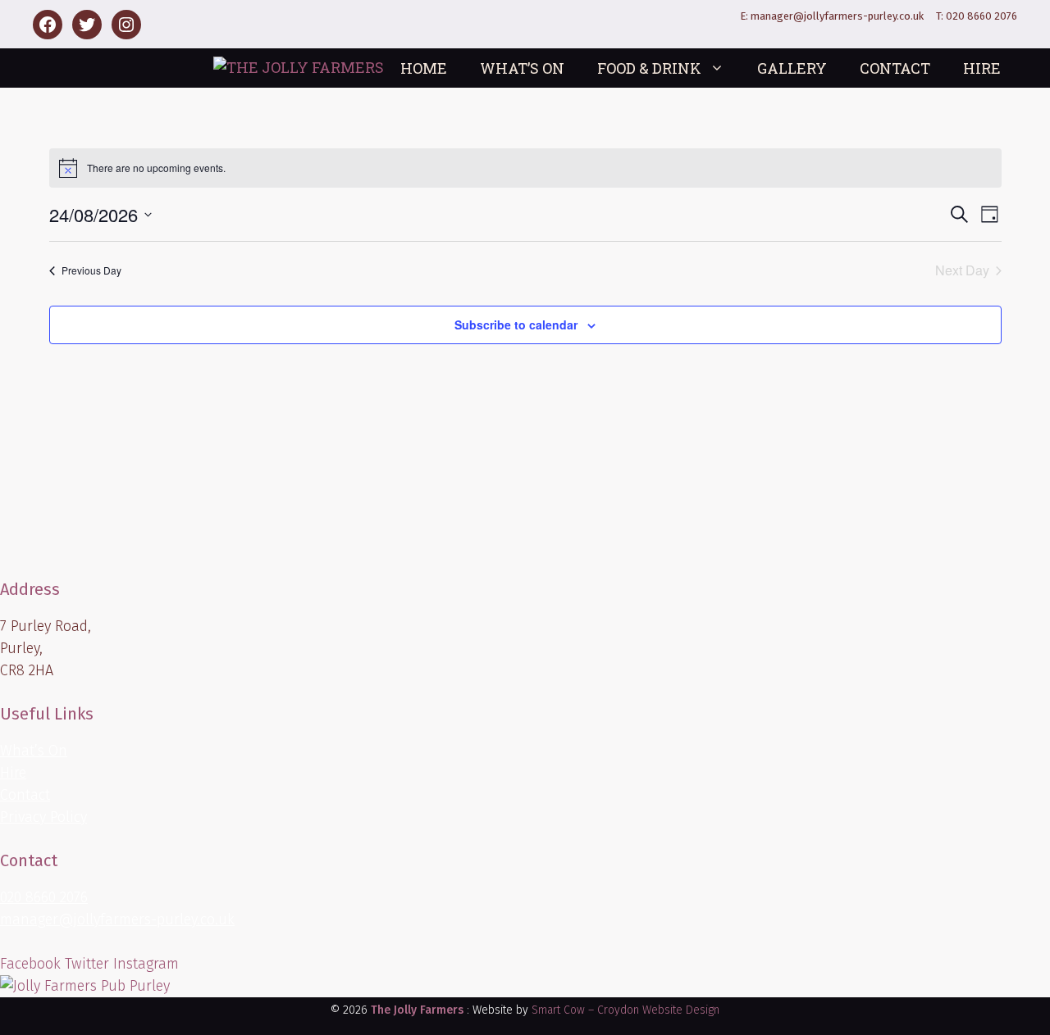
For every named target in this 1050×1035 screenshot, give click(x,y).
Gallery (792, 68)
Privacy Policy (43, 817)
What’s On (522, 68)
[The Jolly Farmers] (298, 68)
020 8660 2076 (981, 16)
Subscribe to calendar (516, 324)
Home (423, 68)
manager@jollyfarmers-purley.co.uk (837, 16)
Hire (982, 68)
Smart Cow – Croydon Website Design (625, 1010)
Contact (895, 68)
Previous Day (91, 270)
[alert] (525, 168)
